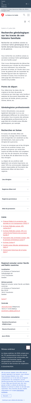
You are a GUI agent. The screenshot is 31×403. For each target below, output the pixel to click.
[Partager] (29, 21)
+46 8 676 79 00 (6, 307)
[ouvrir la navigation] (28, 15)
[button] (28, 347)
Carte (3, 299)
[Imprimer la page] (25, 21)
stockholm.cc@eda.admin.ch (10, 311)
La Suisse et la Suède (11, 15)
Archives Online (8, 242)
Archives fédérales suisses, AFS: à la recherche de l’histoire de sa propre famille (15, 233)
